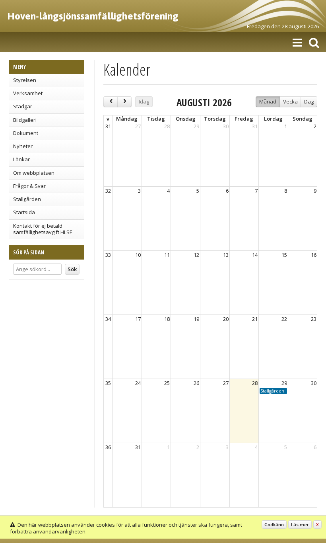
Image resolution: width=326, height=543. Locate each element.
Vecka (290, 101)
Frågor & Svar (29, 185)
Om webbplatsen (33, 172)
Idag (144, 101)
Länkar (21, 159)
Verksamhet (28, 93)
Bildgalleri (25, 119)
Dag (309, 101)
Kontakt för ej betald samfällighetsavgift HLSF (42, 229)
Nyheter (23, 146)
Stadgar (22, 106)
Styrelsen (24, 80)
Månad (267, 101)
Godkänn (274, 524)
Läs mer (300, 524)
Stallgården (27, 199)
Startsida (24, 212)
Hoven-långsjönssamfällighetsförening (93, 15)
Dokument (25, 133)
